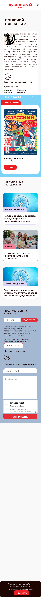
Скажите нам (13, 345)
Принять (21, 593)
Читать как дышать (14, 209)
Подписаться (29, 320)
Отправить (20, 416)
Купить (10, 167)
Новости (9, 247)
